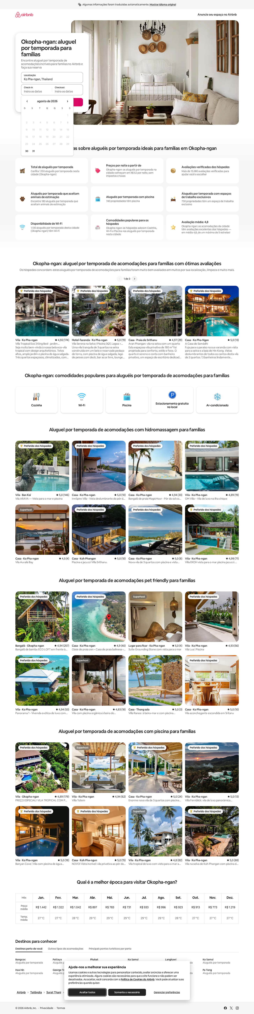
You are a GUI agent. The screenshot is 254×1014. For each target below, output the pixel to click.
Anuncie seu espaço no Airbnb (217, 14)
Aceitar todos (87, 992)
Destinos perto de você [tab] (28, 948)
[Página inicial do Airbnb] (24, 14)
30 (26, 151)
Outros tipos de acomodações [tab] (65, 948)
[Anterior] (119, 279)
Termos (61, 1008)
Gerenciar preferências (167, 992)
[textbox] (36, 91)
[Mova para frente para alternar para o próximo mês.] (67, 101)
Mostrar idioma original (163, 4)
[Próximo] (134, 279)
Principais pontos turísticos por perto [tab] (110, 948)
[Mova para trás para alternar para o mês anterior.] (27, 101)
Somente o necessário (127, 992)
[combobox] (52, 79)
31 (33, 151)
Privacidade (46, 1008)
